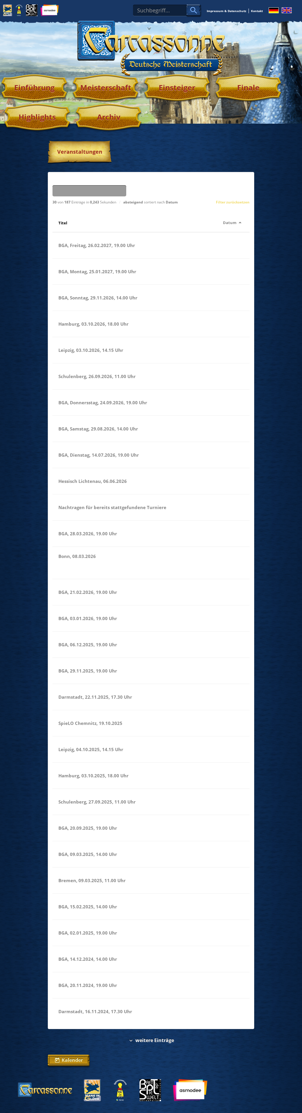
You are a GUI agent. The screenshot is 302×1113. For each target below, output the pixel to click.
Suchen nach (65, 180)
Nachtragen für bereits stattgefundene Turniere (112, 507)
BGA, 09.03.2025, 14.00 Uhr (87, 854)
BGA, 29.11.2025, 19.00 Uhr (87, 671)
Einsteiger (177, 87)
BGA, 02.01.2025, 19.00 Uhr (87, 933)
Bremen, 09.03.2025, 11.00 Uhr (92, 880)
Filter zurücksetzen (233, 202)
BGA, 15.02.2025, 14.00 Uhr (87, 907)
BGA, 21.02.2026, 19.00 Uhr (87, 592)
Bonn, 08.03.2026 (77, 556)
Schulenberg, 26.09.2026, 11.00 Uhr (97, 376)
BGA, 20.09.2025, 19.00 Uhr (87, 828)
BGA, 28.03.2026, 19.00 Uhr (87, 533)
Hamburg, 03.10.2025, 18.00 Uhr (93, 776)
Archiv (108, 117)
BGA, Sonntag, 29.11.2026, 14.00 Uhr (97, 298)
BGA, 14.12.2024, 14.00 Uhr (87, 959)
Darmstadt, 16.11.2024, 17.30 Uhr (95, 1011)
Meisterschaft (105, 87)
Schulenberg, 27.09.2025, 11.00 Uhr (97, 802)
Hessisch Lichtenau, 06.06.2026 (92, 481)
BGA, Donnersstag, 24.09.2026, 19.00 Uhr (102, 402)
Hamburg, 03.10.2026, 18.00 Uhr (93, 324)
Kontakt (257, 11)
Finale (248, 87)
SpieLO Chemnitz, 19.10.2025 (90, 723)
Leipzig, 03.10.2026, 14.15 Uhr (90, 350)
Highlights (37, 117)
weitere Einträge (151, 1040)
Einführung (34, 87)
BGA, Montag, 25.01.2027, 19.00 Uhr (97, 271)
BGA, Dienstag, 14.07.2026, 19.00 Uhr (98, 455)
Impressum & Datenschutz (226, 11)
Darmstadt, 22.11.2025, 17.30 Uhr (95, 697)
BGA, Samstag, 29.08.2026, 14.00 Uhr (98, 429)
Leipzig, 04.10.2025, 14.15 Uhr (90, 749)
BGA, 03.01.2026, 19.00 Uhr (87, 618)
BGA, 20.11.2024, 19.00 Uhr (87, 985)
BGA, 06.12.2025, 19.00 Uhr (87, 644)
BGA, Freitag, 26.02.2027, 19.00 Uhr (96, 245)
